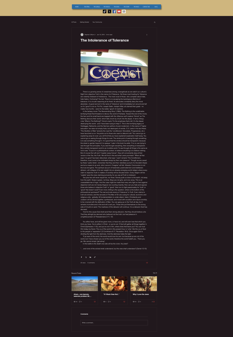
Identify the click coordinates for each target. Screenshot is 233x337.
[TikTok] (104, 11)
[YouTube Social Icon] (119, 11)
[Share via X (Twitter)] (86, 257)
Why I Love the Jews (141, 294)
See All (155, 273)
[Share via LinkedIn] (90, 257)
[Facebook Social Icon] (114, 11)
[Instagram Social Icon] (124, 11)
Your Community (97, 22)
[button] (155, 22)
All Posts (73, 22)
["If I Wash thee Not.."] (114, 283)
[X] (109, 11)
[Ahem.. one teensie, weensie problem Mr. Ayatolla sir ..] (85, 283)
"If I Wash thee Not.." (111, 294)
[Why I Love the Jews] (144, 283)
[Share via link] (95, 257)
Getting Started (84, 22)
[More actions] (147, 35)
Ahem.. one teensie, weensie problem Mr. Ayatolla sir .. (82, 295)
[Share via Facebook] (81, 257)
